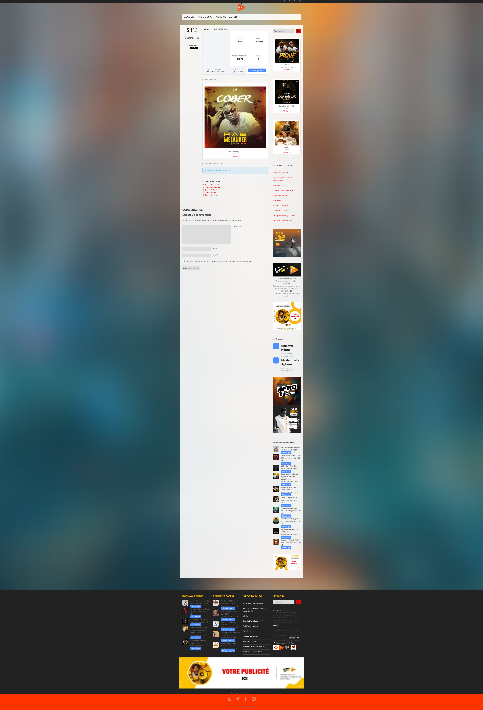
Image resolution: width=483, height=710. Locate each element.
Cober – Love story (211, 195)
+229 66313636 (293, 638)
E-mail (215, 255)
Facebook (283, 643)
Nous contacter (226, 16)
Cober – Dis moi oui (212, 185)
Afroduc (275, 625)
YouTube (277, 643)
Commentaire (238, 226)
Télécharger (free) (257, 70)
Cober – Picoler (210, 192)
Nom (215, 248)
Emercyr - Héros (288, 347)
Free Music (205, 16)
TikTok (291, 643)
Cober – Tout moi (211, 190)
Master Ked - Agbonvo (290, 362)
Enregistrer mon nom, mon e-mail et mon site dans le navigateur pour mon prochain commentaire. (219, 261)
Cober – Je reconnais (212, 187)
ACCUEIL (189, 16)
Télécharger (235, 156)
